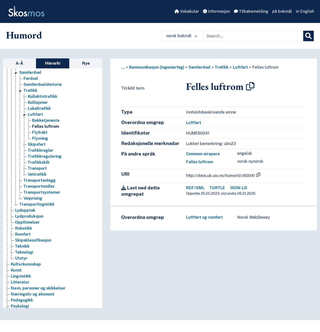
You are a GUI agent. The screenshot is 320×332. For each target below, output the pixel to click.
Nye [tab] (86, 63)
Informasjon (218, 11)
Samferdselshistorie (43, 84)
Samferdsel (30, 72)
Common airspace (203, 154)
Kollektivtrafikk (42, 96)
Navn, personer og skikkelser (38, 288)
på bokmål (282, 11)
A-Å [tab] (19, 63)
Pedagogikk (22, 300)
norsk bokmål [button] (179, 35)
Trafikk (30, 90)
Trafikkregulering (45, 156)
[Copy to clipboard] (250, 86)
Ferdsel (31, 78)
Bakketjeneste (46, 120)
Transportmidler (39, 186)
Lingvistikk (21, 276)
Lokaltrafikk (39, 108)
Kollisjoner (38, 102)
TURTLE (217, 187)
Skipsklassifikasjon (33, 240)
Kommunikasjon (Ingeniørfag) (156, 67)
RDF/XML (195, 187)
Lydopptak (25, 210)
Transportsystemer (42, 192)
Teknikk (22, 246)
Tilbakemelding (253, 11)
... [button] (123, 67)
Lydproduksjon (29, 216)
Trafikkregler (40, 150)
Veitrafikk (37, 174)
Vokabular (189, 11)
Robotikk (23, 228)
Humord (24, 34)
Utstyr (21, 258)
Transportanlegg (40, 180)
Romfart (23, 234)
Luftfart (35, 114)
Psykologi (20, 306)
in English (305, 11)
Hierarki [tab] (52, 63)
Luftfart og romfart (204, 217)
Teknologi (24, 252)
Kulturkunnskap (26, 264)
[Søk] (308, 35)
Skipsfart (37, 144)
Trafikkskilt (39, 162)
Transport (37, 168)
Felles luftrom (45, 126)
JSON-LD (238, 187)
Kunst (16, 270)
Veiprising (33, 198)
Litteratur (20, 282)
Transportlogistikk (36, 204)
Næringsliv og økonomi (32, 294)
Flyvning (40, 138)
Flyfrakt (40, 132)
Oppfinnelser (27, 222)
